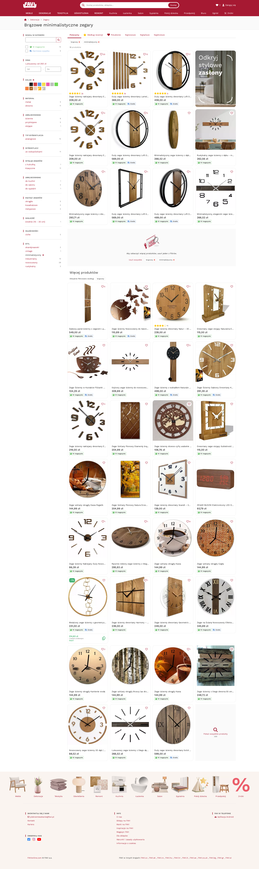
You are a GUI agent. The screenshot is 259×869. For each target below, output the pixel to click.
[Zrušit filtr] (43, 255)
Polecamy (74, 35)
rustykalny (30, 266)
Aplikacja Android (225, 817)
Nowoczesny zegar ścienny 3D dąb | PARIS (89, 750)
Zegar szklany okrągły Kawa (167, 564)
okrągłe (29, 201)
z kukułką (30, 164)
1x (167, 93)
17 (189, 54)
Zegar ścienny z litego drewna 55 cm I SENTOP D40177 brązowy (227, 691)
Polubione (116, 35)
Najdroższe (159, 35)
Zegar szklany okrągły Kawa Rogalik (86, 505)
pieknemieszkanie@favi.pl (42, 817)
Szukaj (173, 5)
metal (28, 102)
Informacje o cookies (126, 843)
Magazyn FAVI (123, 832)
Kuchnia (119, 796)
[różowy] (48, 84)
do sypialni (30, 188)
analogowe (30, 139)
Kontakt (31, 821)
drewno (29, 106)
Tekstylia (58, 796)
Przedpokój (221, 796)
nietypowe (30, 209)
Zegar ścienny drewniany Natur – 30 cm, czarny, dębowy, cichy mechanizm (190, 329)
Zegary (46, 20)
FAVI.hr (177, 858)
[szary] (52, 84)
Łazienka (140, 796)
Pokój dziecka (200, 796)
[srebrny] (43, 88)
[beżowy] (35, 88)
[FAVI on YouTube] (39, 839)
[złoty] (39, 88)
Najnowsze (130, 35)
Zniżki (241, 796)
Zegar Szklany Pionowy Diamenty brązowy (132, 446)
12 (147, 54)
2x (82, 93)
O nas (119, 817)
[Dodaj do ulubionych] (189, 113)
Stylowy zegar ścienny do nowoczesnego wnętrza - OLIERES (141, 387)
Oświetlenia (78, 796)
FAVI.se (193, 858)
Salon (159, 796)
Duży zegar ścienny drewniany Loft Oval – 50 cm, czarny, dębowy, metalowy (190, 96)
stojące (28, 126)
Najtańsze (145, 35)
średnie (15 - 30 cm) (35, 222)
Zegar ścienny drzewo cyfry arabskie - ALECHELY (177, 446)
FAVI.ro (160, 858)
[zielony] (56, 84)
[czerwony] (35, 84)
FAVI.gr (221, 858)
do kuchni (30, 181)
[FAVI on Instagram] (33, 839)
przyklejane (31, 122)
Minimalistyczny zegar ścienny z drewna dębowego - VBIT (96, 214)
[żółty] (43, 84)
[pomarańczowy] (27, 88)
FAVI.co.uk (203, 858)
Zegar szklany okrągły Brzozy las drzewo (131, 691)
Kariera (31, 824)
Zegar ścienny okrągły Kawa (167, 691)
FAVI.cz (144, 858)
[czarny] (31, 84)
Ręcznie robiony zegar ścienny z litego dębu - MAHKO (137, 564)
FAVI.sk (152, 858)
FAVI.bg (213, 858)
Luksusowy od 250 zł (35, 64)
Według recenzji (95, 35)
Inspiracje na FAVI (125, 828)
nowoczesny (31, 262)
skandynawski (32, 247)
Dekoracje (34, 20)
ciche (27, 234)
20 (104, 54)
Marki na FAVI (123, 824)
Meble (18, 796)
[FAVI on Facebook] (29, 839)
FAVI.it (185, 858)
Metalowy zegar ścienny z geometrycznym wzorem (93, 622)
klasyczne (30, 168)
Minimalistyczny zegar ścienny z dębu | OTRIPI (176, 155)
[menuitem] (29, 13)
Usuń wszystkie (135, 260)
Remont (99, 796)
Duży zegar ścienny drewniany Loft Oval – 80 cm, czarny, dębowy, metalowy (148, 155)
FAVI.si (228, 858)
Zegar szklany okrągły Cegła (210, 564)
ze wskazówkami (33, 151)
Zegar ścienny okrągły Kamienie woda (87, 691)
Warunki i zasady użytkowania (130, 839)
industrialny (31, 259)
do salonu (30, 185)
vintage (28, 251)
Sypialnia (180, 796)
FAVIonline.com (35, 858)
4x (125, 93)
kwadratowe (31, 205)
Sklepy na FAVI (123, 821)
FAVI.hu (169, 858)
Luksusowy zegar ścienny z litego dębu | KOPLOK (135, 750)
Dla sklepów (122, 836)
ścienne (29, 118)
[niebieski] (39, 84)
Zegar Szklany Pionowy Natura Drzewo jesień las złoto (138, 505)
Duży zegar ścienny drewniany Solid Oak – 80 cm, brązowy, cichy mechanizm (191, 750)
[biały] (27, 84)
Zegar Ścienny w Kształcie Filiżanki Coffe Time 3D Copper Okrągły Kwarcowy (106, 387)
